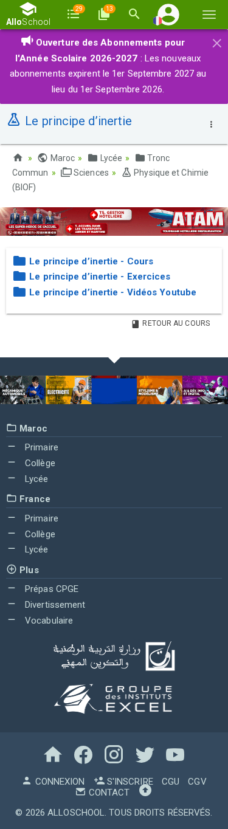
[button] (168, 14)
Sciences (90, 172)
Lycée (110, 158)
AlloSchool (76, 812)
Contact (108, 792)
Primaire (40, 447)
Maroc (62, 158)
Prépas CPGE (50, 588)
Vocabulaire (47, 620)
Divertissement (54, 604)
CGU (170, 781)
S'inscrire (129, 781)
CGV (197, 781)
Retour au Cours (175, 323)
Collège (38, 463)
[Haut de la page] (145, 792)
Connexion (58, 781)
